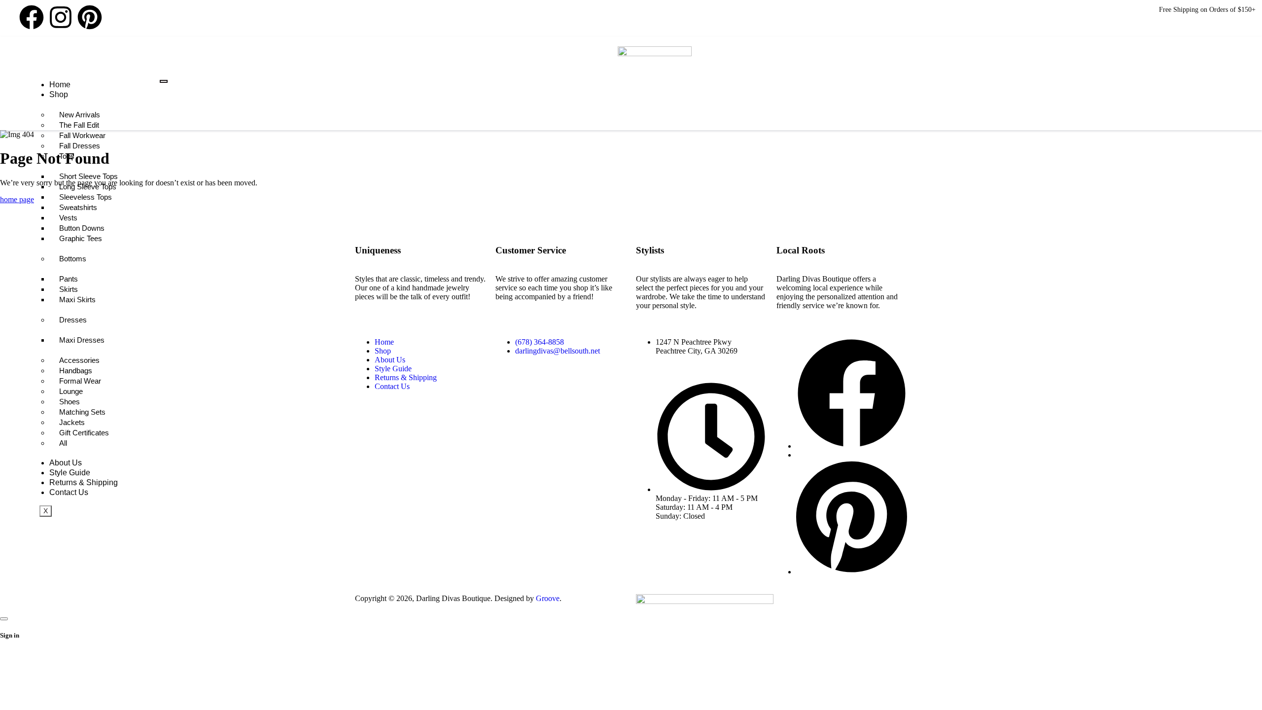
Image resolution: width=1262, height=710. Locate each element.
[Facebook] (31, 17)
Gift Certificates (84, 432)
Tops (66, 156)
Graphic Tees (80, 238)
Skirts (68, 289)
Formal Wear (80, 381)
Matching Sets (82, 412)
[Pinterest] (89, 17)
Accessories (79, 360)
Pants (68, 279)
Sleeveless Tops (85, 197)
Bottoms (72, 258)
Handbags (75, 370)
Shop (58, 94)
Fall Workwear (82, 135)
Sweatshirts (78, 207)
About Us (65, 463)
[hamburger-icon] (164, 81)
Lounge (71, 391)
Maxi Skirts (77, 299)
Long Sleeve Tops (87, 186)
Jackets (72, 422)
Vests (68, 217)
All (63, 443)
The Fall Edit (79, 125)
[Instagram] (60, 17)
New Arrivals (79, 114)
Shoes (69, 401)
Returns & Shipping (83, 482)
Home (59, 84)
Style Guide (69, 472)
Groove (548, 598)
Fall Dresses (79, 146)
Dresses (73, 320)
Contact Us (68, 492)
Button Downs (82, 228)
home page (17, 199)
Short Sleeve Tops (88, 176)
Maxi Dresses (82, 340)
